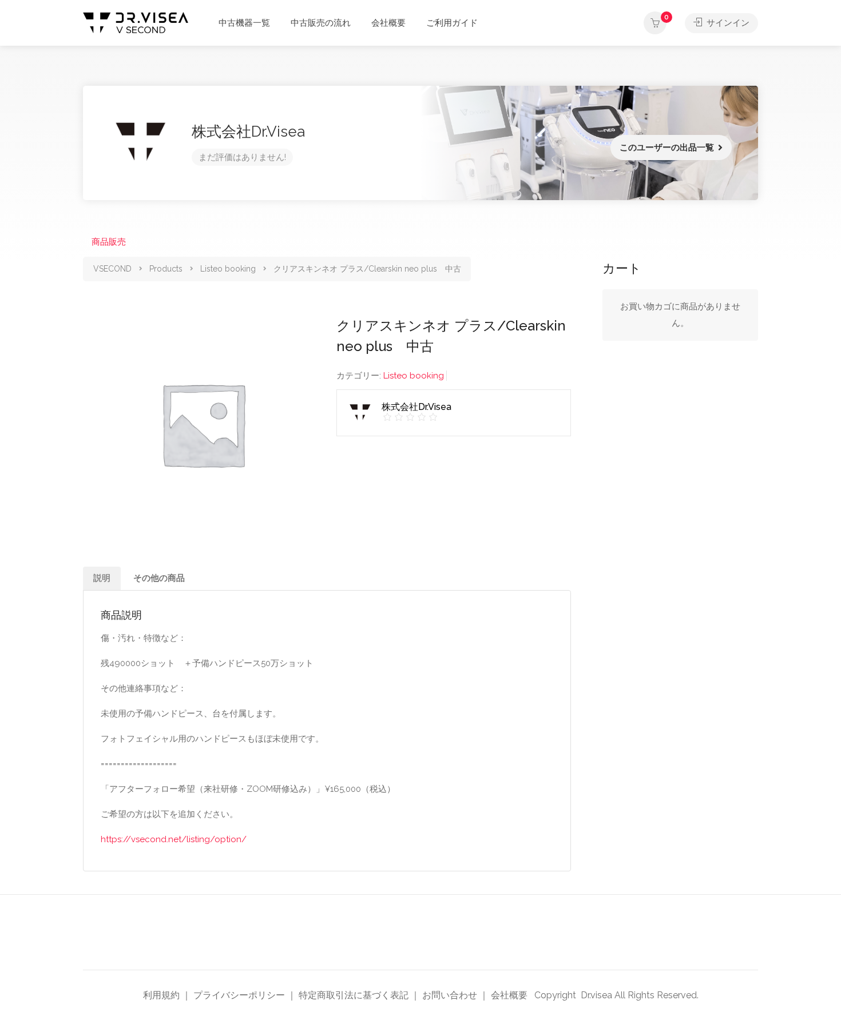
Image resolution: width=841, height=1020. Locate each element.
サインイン (726, 23)
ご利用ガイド (452, 23)
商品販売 (109, 242)
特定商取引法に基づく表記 (353, 995)
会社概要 (388, 23)
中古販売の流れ (321, 23)
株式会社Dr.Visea (248, 131)
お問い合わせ (449, 995)
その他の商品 (159, 578)
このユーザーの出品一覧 (667, 147)
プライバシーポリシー (239, 995)
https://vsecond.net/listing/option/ (174, 839)
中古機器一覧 (244, 23)
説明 (101, 578)
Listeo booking (413, 375)
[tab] (102, 578)
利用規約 (161, 995)
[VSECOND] (135, 22)
